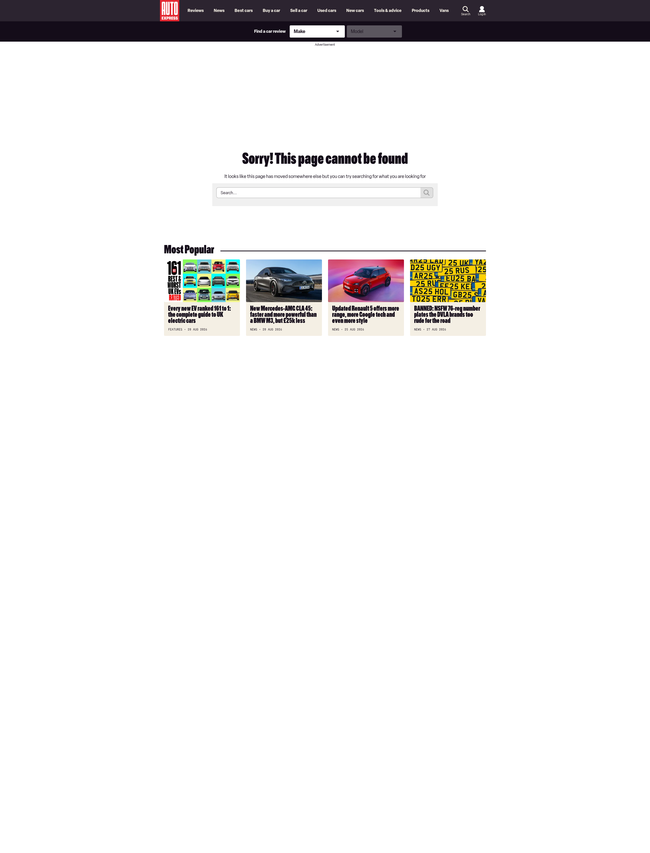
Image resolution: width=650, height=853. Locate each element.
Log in (482, 14)
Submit (426, 192)
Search (465, 14)
